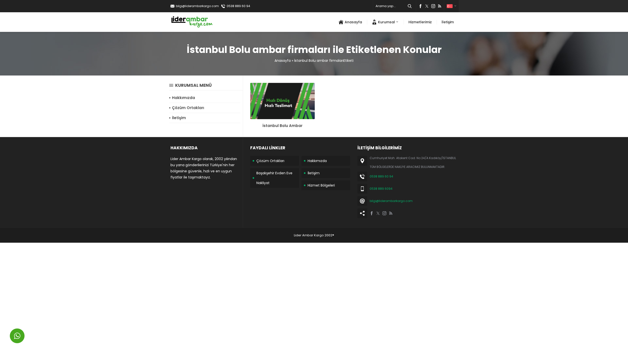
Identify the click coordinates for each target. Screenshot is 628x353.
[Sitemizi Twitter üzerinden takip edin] (427, 6)
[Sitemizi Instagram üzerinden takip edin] (433, 6)
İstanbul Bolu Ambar (282, 125)
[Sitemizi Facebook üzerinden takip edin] (420, 6)
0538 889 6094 (381, 189)
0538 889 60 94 (238, 6)
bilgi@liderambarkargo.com (197, 6)
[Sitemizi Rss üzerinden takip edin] (440, 6)
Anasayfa (283, 60)
